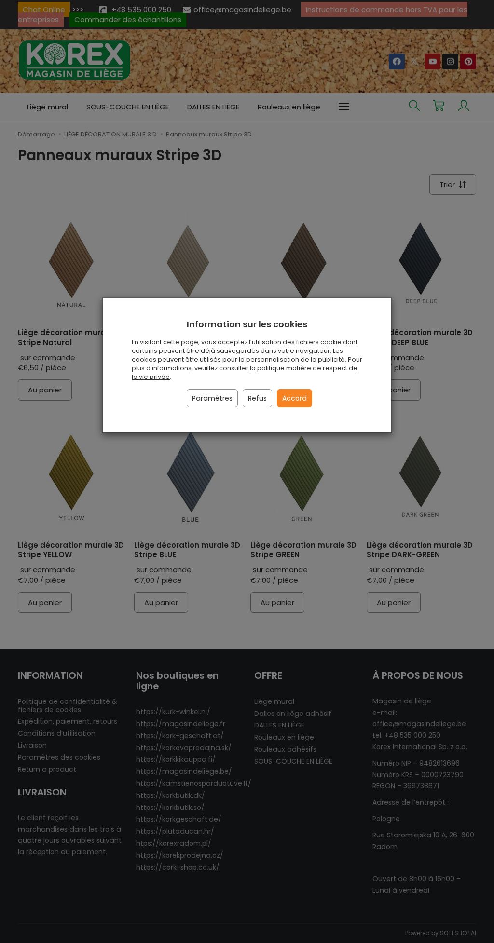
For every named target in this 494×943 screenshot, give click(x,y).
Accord (294, 398)
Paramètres (212, 398)
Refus (257, 398)
